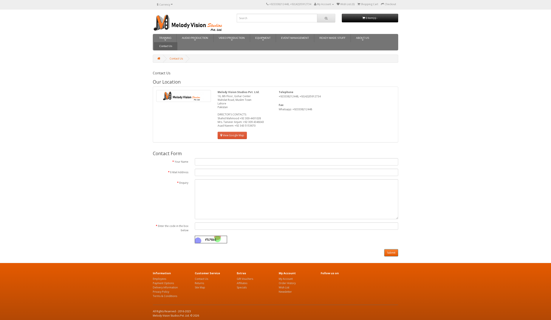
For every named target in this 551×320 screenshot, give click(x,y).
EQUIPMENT (263, 39)
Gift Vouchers (245, 279)
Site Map (200, 287)
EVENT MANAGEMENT (295, 38)
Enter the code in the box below (173, 228)
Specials (242, 287)
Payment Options (163, 283)
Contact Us (165, 46)
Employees (159, 279)
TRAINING (165, 39)
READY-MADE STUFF (332, 38)
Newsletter (285, 292)
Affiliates (242, 283)
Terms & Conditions (165, 296)
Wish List (284, 287)
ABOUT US (362, 39)
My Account (286, 279)
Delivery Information (165, 287)
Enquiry (183, 183)
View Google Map (233, 135)
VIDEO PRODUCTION (232, 39)
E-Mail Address (179, 172)
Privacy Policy (161, 292)
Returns (199, 283)
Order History (287, 283)
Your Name (181, 162)
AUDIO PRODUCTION (195, 39)
